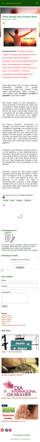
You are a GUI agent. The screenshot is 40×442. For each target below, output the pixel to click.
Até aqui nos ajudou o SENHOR (12, 375)
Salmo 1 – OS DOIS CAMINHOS (12, 352)
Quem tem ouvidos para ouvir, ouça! (14, 421)
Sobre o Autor (6, 319)
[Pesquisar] (37, 3)
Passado (19, 200)
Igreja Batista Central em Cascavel (14, 325)
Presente (28, 200)
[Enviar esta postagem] (3, 198)
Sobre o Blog (6, 321)
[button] (3, 23)
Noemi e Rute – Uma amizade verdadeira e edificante (19, 398)
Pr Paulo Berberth (13, 3)
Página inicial (6, 315)
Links (4, 323)
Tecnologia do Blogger (21, 435)
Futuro (5, 200)
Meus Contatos (7, 317)
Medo (12, 200)
